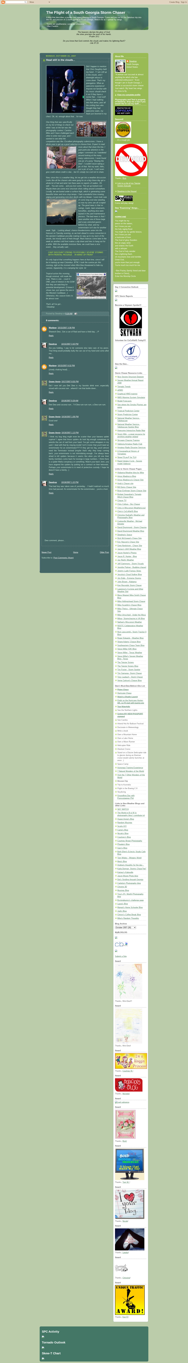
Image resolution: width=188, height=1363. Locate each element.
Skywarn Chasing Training (128, 440)
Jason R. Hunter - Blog (127, 556)
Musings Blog (123, 890)
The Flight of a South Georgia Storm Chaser (85, 12)
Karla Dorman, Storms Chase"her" (131, 869)
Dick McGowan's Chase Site (129, 538)
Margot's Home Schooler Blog (130, 907)
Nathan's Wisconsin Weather (129, 622)
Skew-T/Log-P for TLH (126, 457)
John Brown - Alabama (126, 582)
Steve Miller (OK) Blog (126, 649)
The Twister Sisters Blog (127, 666)
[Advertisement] (74, 547)
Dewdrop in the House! (127, 191)
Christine (126, 1278)
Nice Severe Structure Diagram (130, 377)
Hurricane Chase (124, 693)
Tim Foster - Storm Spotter (128, 670)
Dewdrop (53, 344)
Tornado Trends (124, 387)
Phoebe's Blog (123, 844)
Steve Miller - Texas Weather (129, 653)
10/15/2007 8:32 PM (66, 366)
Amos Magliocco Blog (126, 476)
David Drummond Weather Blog (130, 531)
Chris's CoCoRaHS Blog (127, 511)
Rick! (124, 1141)
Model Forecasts (124, 401)
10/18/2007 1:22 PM (69, 482)
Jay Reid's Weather (125, 560)
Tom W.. (126, 1182)
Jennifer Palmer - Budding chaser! (131, 567)
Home (75, 552)
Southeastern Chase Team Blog (130, 645)
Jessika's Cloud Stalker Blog (129, 575)
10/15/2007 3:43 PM (69, 344)
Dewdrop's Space (124, 535)
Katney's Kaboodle (125, 872)
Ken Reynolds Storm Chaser (129, 585)
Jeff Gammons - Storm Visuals (130, 564)
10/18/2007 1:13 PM (70, 433)
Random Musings (124, 823)
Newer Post (46, 552)
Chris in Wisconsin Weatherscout (131, 508)
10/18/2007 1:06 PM (70, 417)
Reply (51, 336)
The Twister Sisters (125, 662)
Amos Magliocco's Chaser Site (130, 480)
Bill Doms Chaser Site (126, 487)
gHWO (120, 390)
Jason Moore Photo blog (127, 876)
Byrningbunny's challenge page (130, 900)
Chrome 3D (122, 887)
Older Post (104, 552)
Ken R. (125, 1317)
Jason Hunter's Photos (127, 553)
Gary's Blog (122, 848)
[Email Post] (75, 314)
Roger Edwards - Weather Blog (130, 638)
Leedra (125, 1253)
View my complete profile (128, 95)
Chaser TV (121, 501)
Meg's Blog (122, 862)
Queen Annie (55, 382)
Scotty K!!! (122, 826)
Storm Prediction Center (127, 415)
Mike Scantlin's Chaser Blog (129, 605)
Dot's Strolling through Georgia (130, 880)
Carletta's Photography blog (129, 883)
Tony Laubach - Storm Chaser (130, 677)
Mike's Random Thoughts (128, 918)
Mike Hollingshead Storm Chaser (131, 601)
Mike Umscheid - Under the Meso (131, 615)
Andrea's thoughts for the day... (130, 865)
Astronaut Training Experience (130, 768)
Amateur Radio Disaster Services (131, 448)
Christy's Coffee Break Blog (129, 915)
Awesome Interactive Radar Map (131, 431)
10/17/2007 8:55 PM (70, 382)
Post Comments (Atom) (63, 558)
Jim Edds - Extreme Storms (129, 578)
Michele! (126, 1094)
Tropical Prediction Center (128, 411)
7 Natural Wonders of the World (130, 771)
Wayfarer (53, 328)
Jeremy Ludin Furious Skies (129, 571)
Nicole (125, 1221)
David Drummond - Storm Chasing (131, 527)
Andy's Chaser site (125, 484)
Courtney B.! (127, 1071)
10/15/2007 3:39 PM (66, 328)
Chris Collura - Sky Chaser (128, 504)
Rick (124, 178)
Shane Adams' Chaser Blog (129, 642)
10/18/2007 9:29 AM (69, 401)
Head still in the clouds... (60, 60)
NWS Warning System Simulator (131, 397)
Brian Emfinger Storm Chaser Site (131, 491)
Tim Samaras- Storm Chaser (129, 673)
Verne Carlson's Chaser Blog (129, 681)
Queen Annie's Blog (125, 819)
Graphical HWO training (127, 394)
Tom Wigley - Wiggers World (129, 858)
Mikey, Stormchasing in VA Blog (131, 619)
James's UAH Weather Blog (129, 549)
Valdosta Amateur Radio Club (129, 444)
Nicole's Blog (122, 833)
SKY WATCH (123, 809)
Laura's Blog (122, 904)
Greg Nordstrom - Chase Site (129, 546)
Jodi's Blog (122, 911)
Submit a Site (121, 956)
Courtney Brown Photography (129, 841)
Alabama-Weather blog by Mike (130, 473)
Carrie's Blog (122, 830)
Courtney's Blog (124, 837)
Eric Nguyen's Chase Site (128, 542)
